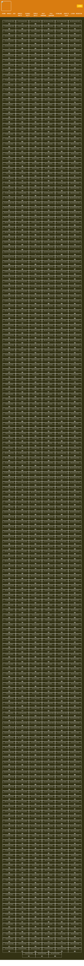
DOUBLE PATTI (27, 14)
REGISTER (79, 13)
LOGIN (80, 6)
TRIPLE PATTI (35, 14)
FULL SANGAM (51, 14)
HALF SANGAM (43, 14)
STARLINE (59, 13)
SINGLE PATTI (20, 14)
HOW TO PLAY (66, 14)
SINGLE (9, 13)
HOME (4, 13)
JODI (14, 13)
